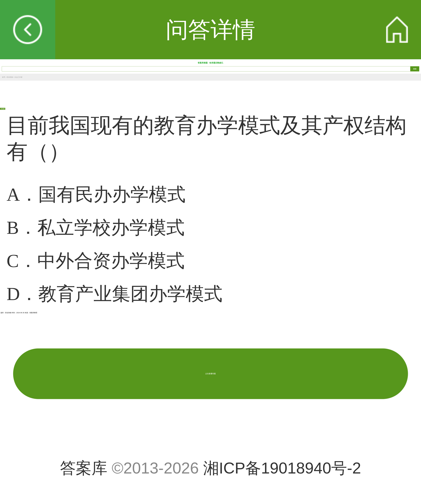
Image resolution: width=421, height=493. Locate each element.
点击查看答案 (210, 374)
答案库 (83, 468)
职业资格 (10, 77)
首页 (3, 77)
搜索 (414, 69)
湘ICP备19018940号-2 (282, 468)
